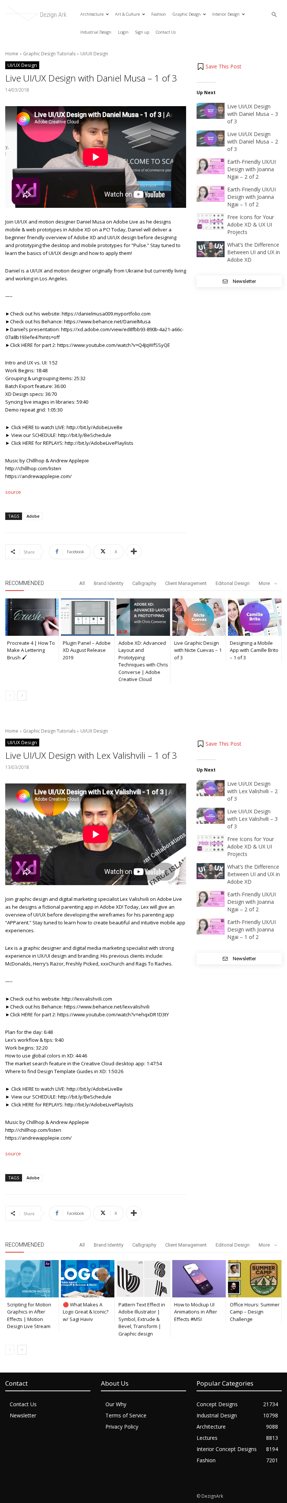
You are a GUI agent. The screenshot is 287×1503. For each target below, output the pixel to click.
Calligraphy (144, 583)
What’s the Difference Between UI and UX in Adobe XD (253, 252)
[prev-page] (10, 695)
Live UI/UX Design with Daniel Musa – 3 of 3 (252, 114)
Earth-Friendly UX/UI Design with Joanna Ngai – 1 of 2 (251, 197)
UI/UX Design (94, 53)
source (13, 492)
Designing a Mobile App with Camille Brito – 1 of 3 (254, 650)
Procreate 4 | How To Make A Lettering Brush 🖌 (31, 650)
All (82, 583)
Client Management (186, 583)
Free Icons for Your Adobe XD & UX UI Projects (250, 224)
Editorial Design (233, 583)
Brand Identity (108, 583)
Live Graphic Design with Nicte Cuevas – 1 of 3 (198, 650)
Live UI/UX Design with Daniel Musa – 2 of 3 (252, 141)
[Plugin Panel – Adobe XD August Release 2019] (87, 617)
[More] (134, 551)
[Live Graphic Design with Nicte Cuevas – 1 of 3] (199, 617)
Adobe (33, 516)
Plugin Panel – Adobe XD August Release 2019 (87, 650)
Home (11, 53)
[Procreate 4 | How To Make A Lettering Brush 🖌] (32, 617)
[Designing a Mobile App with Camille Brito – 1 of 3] (254, 617)
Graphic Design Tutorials (49, 53)
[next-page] (22, 695)
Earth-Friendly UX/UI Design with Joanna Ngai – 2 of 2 (251, 169)
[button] (274, 14)
